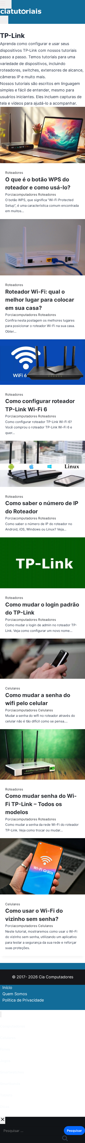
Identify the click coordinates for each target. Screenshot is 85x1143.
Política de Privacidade (23, 1000)
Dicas (4, 1106)
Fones (5, 1049)
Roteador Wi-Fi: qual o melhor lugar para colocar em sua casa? (39, 299)
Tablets (6, 1095)
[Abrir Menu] (6, 4)
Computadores (12, 1026)
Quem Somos (14, 994)
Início (7, 987)
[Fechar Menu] (1, 1014)
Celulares (12, 688)
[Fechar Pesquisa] (2, 1120)
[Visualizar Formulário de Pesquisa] (4, 20)
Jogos (5, 1060)
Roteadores (14, 173)
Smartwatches (12, 1072)
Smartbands (10, 1083)
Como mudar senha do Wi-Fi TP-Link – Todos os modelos (41, 804)
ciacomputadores (24, 194)
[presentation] (42, 136)
